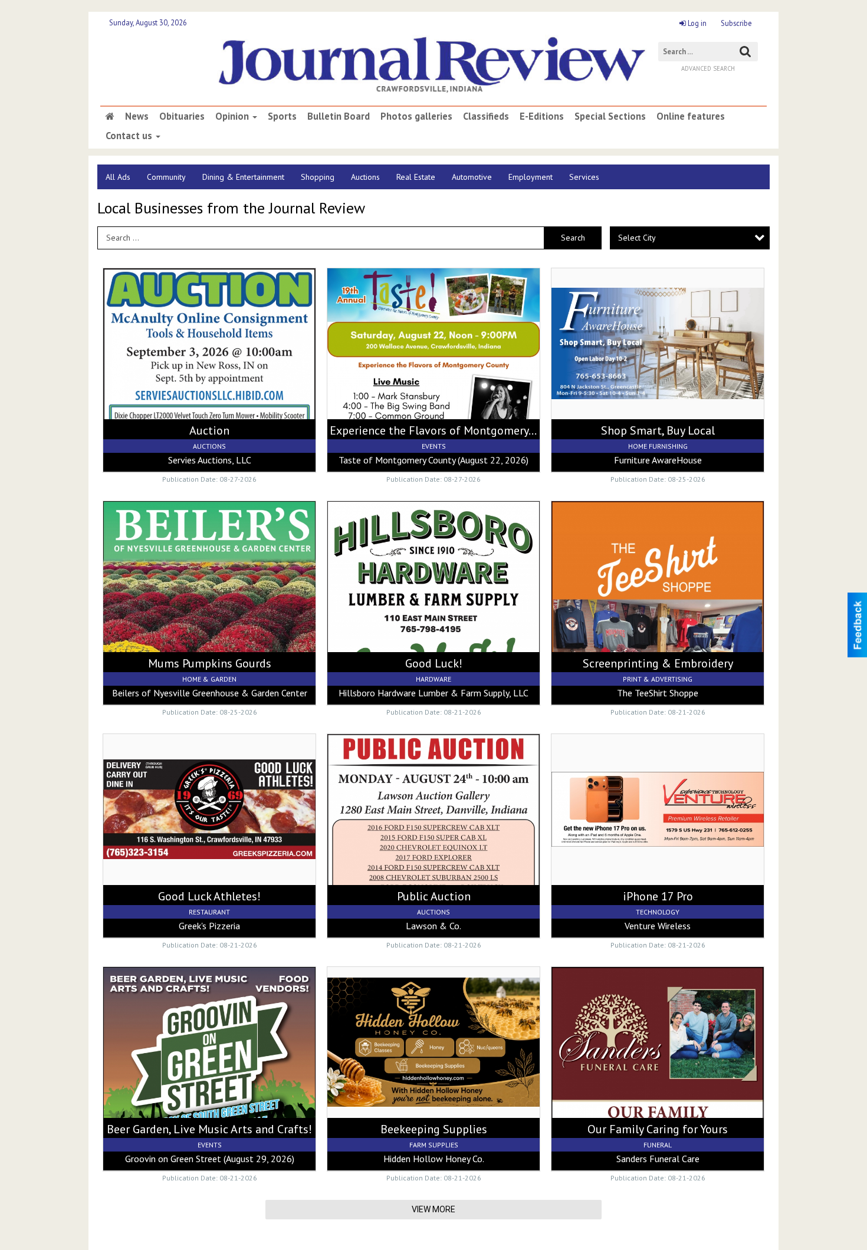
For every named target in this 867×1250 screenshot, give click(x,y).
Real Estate (415, 177)
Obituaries (182, 116)
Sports (282, 116)
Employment (530, 177)
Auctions (365, 177)
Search (573, 237)
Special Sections (610, 116)
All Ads (118, 177)
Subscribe (736, 23)
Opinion (233, 116)
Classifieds (486, 116)
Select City (637, 237)
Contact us (130, 136)
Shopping (317, 177)
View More (433, 1209)
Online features (690, 116)
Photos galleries (416, 116)
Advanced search (708, 68)
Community (166, 177)
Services (584, 177)
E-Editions (542, 116)
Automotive (472, 177)
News (137, 116)
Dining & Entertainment (243, 177)
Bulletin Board (338, 116)
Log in (696, 23)
